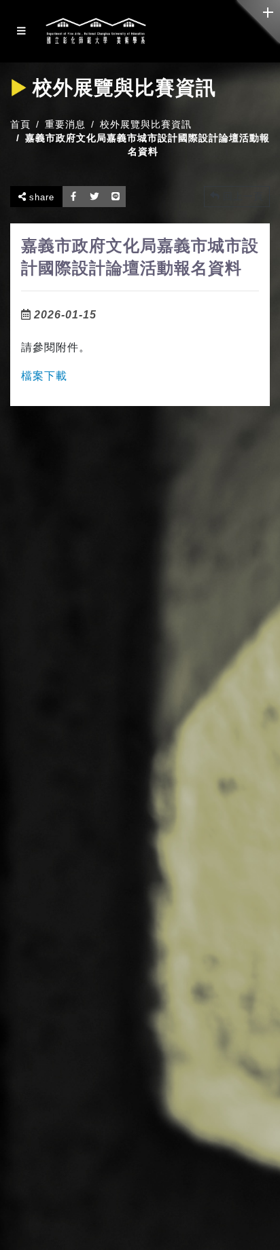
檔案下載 (44, 376)
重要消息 (65, 124)
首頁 (20, 124)
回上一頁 (242, 196)
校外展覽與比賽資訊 (146, 124)
